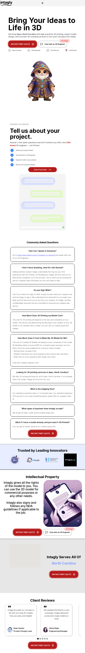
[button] (42, 3)
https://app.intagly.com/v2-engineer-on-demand (36, 255)
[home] (6, 3)
